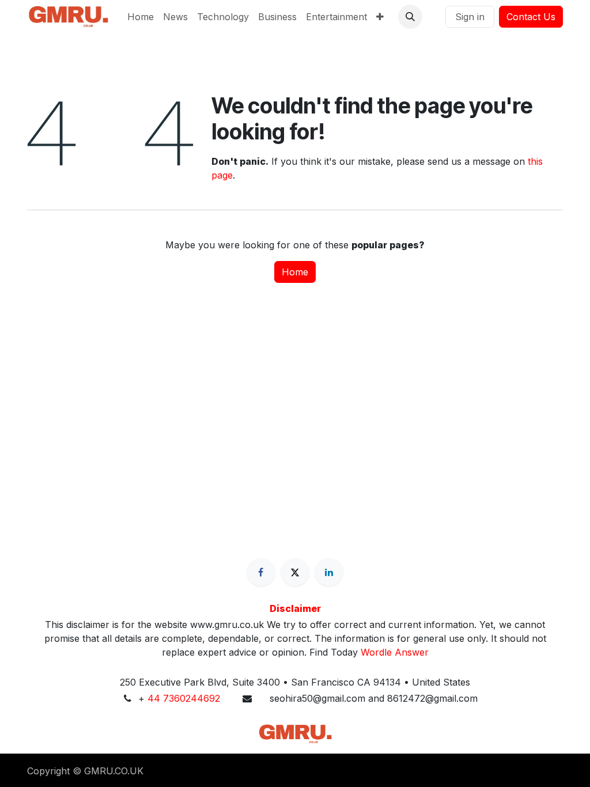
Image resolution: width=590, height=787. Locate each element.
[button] (410, 17)
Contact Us (530, 16)
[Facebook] (261, 572)
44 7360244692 (184, 698)
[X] (295, 572)
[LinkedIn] (329, 572)
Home (295, 272)
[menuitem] (140, 16)
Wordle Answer (395, 652)
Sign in (470, 16)
